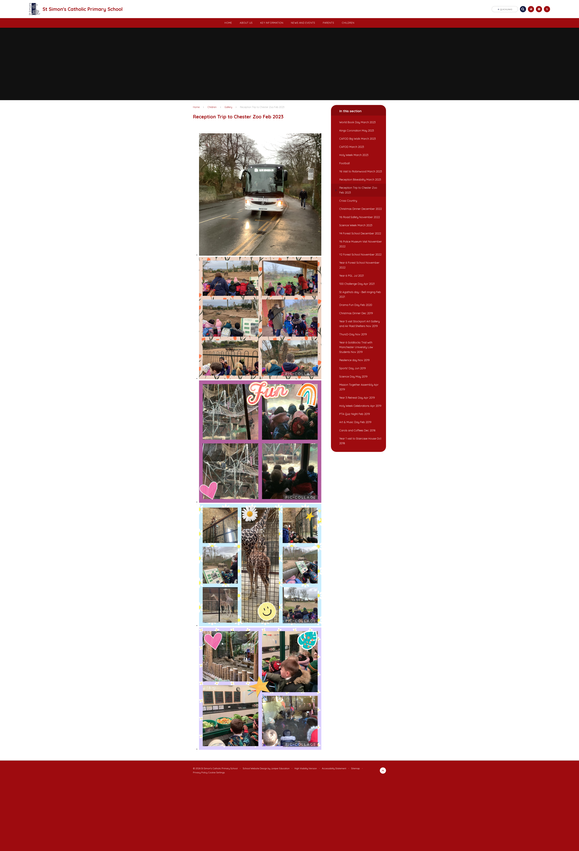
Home (196, 107)
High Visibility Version (305, 768)
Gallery (228, 107)
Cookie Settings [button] (216, 772)
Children (212, 107)
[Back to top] (383, 770)
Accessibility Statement (334, 768)
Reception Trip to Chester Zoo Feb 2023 (262, 107)
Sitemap (355, 768)
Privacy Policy (200, 772)
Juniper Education (280, 768)
